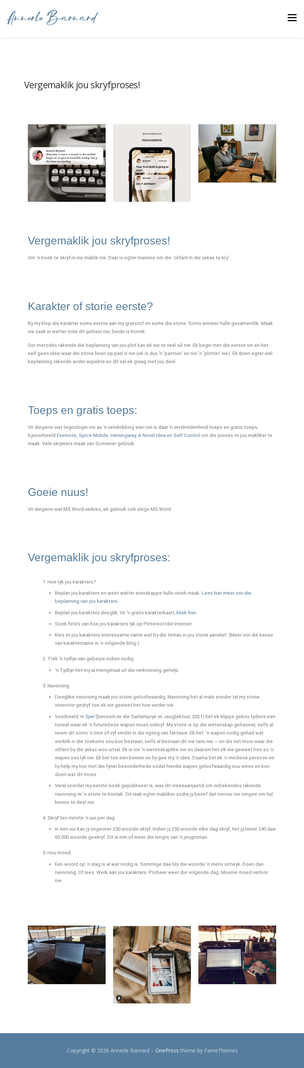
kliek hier (186, 612)
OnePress (167, 1050)
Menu (291, 17)
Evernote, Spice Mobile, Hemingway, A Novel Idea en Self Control (129, 435)
